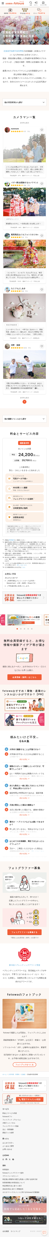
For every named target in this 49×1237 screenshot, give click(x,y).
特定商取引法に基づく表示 (12, 1186)
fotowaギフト (7, 1116)
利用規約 (11, 540)
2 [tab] (21, 628)
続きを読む (24, 759)
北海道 (23, 1074)
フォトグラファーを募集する (25, 932)
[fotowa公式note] (6, 1159)
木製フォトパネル (9, 1123)
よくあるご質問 (8, 1146)
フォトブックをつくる (24, 1064)
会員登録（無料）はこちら (24, 677)
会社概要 (6, 1231)
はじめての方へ (8, 1143)
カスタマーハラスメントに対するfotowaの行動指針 (21, 1192)
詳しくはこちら (22, 565)
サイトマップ (15, 1231)
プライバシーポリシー (10, 1176)
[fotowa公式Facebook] (13, 1159)
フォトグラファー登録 (10, 1126)
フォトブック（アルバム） (12, 1120)
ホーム (5, 1074)
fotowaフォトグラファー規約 (13, 1173)
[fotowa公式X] (9, 1159)
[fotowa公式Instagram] (3, 1159)
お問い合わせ (7, 1149)
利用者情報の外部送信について (14, 1183)
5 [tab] (31, 628)
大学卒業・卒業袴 (13, 1074)
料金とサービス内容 (10, 1113)
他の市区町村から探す (13, 102)
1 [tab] (17, 628)
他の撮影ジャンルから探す (15, 419)
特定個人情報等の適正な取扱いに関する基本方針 (20, 1179)
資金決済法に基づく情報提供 (13, 1189)
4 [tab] (28, 628)
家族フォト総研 (8, 1133)
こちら (23, 567)
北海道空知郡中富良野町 (14, 51)
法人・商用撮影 (8, 1129)
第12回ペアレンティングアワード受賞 (24, 965)
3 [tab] (24, 628)
